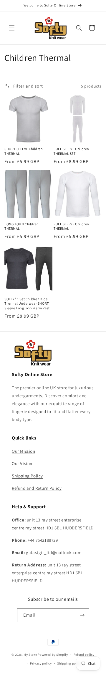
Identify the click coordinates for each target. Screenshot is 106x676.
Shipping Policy (27, 476)
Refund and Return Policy (37, 488)
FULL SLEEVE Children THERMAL (71, 226)
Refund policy (84, 654)
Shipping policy (69, 663)
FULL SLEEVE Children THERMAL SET (71, 151)
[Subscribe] (82, 615)
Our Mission (23, 451)
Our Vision (22, 463)
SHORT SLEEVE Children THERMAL (23, 151)
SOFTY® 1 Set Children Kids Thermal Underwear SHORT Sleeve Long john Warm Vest (27, 303)
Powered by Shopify (53, 654)
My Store (30, 654)
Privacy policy (41, 663)
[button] (11, 27)
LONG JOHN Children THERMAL (21, 226)
